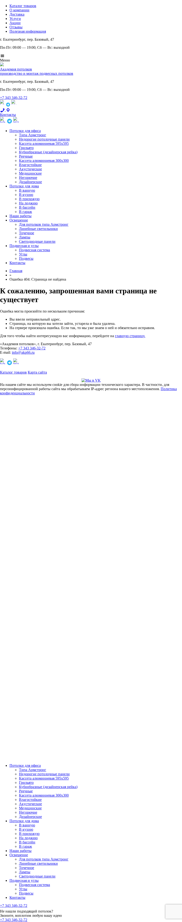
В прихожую (29, 199)
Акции (15, 23)
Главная (15, 271)
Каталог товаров (22, 6)
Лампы (24, 237)
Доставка (16, 14)
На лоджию (28, 203)
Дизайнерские (30, 182)
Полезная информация (27, 31)
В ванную (27, 190)
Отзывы (16, 27)
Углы (23, 254)
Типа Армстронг (32, 135)
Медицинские (30, 173)
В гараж (25, 212)
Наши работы (20, 216)
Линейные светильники (38, 229)
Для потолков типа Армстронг (43, 224)
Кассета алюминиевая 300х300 (44, 161)
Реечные (26, 156)
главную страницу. (130, 336)
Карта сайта (37, 372)
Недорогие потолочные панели (44, 139)
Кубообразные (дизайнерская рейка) (48, 152)
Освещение (18, 220)
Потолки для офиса (25, 131)
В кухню (26, 195)
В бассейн (27, 207)
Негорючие (28, 178)
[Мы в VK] (91, 380)
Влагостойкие (30, 165)
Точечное (26, 233)
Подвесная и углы (24, 246)
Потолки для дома (24, 186)
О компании (19, 10)
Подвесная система (34, 250)
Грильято (26, 148)
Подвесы (26, 258)
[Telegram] (8, 106)
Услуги (15, 19)
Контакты (17, 263)
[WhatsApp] (2, 106)
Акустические (30, 169)
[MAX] (13, 106)
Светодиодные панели (37, 241)
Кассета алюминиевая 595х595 (44, 143)
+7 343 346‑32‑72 (13, 98)
